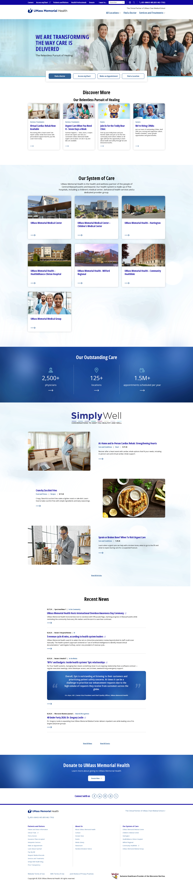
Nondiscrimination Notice (83, 849)
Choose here (113, 2)
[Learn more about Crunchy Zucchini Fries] (38, 506)
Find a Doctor (130, 13)
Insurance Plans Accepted (36, 839)
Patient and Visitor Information (38, 829)
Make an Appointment (109, 76)
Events (77, 839)
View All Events (105, 743)
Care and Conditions (105, 447)
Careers (30, 2)
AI (74, 633)
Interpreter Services (34, 842)
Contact (77, 833)
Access (84, 76)
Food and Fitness (41, 494)
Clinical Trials (33, 833)
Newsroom (79, 846)
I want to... (103, 2)
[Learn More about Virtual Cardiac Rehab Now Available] (44, 146)
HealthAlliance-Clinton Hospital (133, 839)
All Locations (112, 12)
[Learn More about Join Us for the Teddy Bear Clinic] (114, 146)
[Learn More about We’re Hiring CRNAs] (149, 146)
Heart (117, 447)
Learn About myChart (35, 849)
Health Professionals (78, 2)
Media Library (79, 842)
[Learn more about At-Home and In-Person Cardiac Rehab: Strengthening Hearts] (101, 459)
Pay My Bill (31, 852)
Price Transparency (34, 865)
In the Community (74, 609)
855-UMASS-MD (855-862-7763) (153, 2)
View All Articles (96, 575)
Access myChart (43, 2)
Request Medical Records (36, 855)
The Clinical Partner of (145, 811)
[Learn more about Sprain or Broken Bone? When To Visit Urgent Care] (101, 553)
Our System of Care (131, 826)
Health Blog (35, 862)
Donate (91, 2)
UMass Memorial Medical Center (133, 829)
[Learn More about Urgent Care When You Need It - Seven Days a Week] (79, 146)
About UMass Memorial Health (85, 829)
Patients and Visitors (60, 2)
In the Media (73, 658)
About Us (79, 826)
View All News (87, 743)
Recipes (53, 494)
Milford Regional (128, 842)
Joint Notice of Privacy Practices (82, 874)
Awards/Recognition (82, 714)
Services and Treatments (151, 12)
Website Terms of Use (36, 874)
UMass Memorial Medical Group (133, 849)
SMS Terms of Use (57, 874)
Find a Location (133, 76)
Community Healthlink (130, 846)
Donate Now (98, 779)
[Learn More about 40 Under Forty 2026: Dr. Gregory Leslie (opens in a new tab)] (49, 727)
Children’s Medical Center (131, 833)
